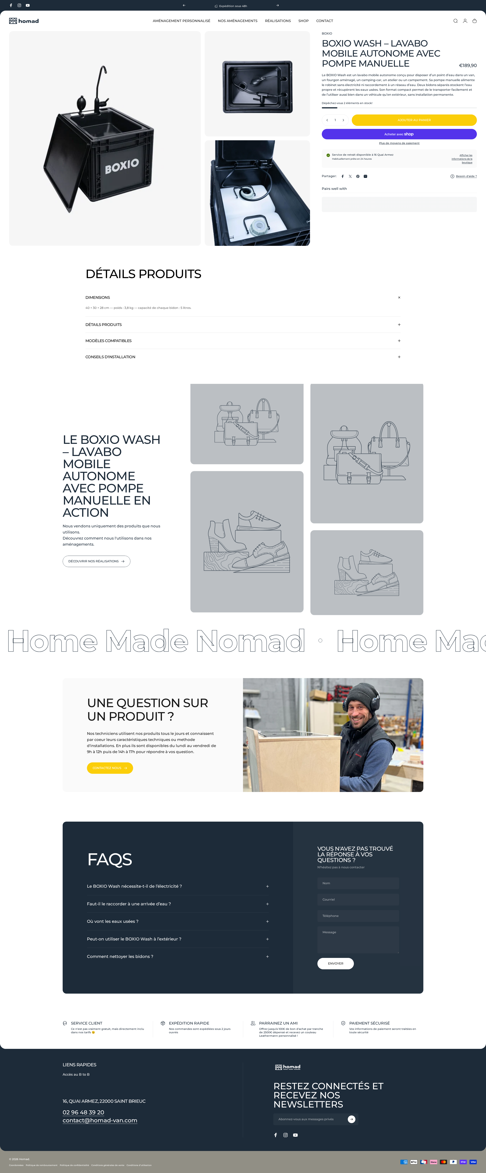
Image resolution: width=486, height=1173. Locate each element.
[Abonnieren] (351, 1119)
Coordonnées (16, 1165)
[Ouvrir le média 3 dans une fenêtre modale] (257, 193)
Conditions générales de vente (107, 1165)
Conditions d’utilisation (139, 1165)
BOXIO (327, 33)
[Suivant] (277, 5)
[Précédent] (184, 5)
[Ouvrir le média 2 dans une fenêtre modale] (257, 83)
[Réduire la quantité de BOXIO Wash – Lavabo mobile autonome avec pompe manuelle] (326, 120)
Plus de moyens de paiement (399, 143)
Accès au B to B (76, 1074)
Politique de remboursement (42, 1165)
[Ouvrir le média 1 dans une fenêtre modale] (105, 138)
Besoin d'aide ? (466, 176)
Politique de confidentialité (74, 1165)
